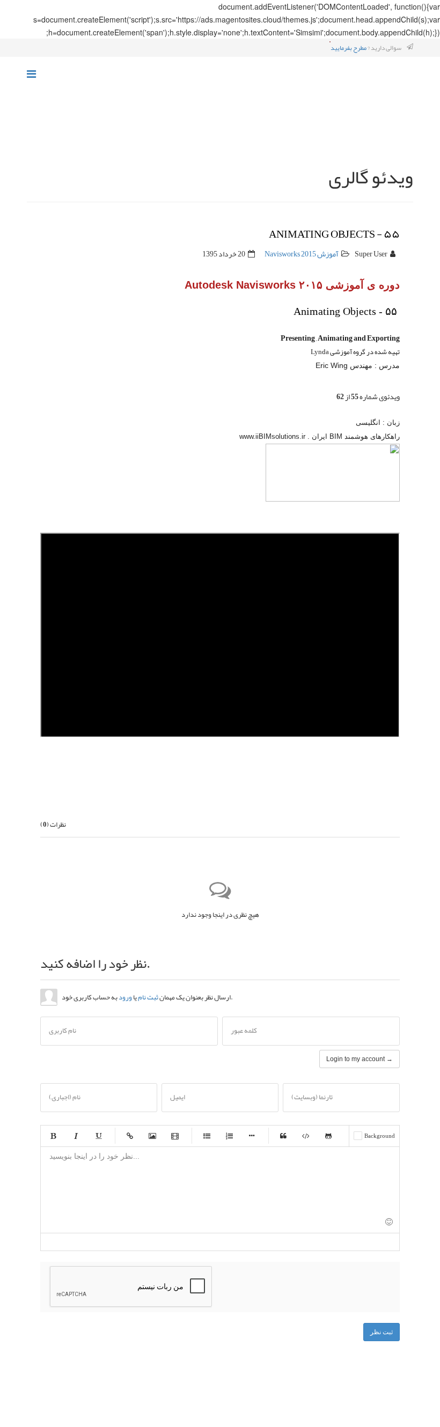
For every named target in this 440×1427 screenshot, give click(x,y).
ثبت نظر (381, 1332)
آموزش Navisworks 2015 (302, 253)
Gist (328, 1136)
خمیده (76, 1136)
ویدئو (175, 1136)
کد (306, 1136)
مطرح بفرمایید (348, 47)
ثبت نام (148, 997)
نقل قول (283, 1136)
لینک (130, 1136)
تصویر (152, 1136)
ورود (125, 997)
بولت (252, 1136)
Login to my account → (359, 1059)
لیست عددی (229, 1136)
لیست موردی (206, 1136)
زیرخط (98, 1136)
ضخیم (53, 1136)
